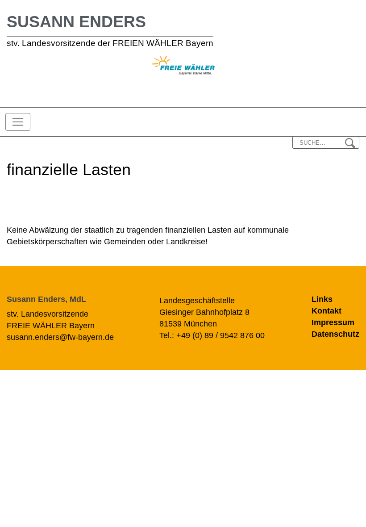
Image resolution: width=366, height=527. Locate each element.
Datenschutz (335, 334)
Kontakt (326, 310)
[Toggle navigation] (17, 122)
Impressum (333, 322)
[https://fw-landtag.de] (183, 66)
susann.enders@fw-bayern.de (60, 337)
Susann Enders (76, 22)
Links (322, 299)
